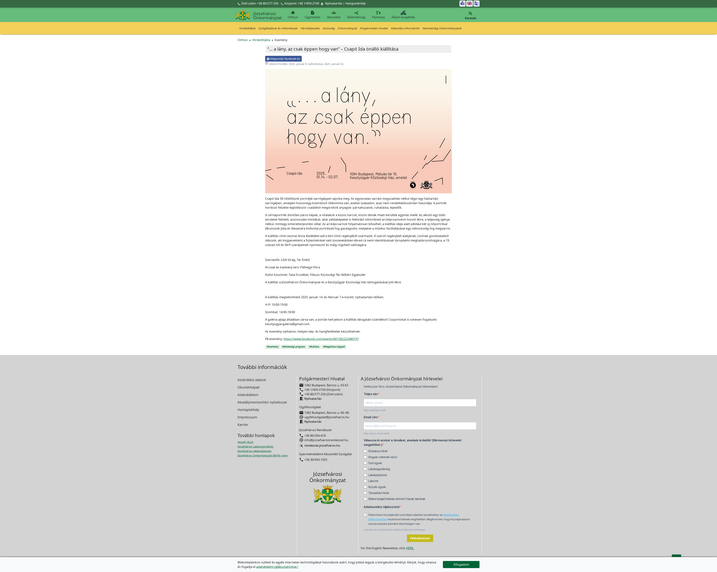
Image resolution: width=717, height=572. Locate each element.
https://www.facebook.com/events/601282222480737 (321, 339)
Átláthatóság (356, 14)
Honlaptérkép (248, 409)
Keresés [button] (470, 15)
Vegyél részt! (245, 442)
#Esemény (272, 346)
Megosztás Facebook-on (284, 58)
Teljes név (371, 394)
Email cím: (371, 417)
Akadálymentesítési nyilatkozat (262, 402)
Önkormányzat (347, 28)
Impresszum (247, 417)
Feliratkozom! (420, 538)
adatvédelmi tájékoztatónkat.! (277, 567)
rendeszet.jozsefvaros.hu (322, 446)
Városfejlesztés (310, 28)
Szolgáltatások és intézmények (278, 28)
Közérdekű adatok (252, 380)
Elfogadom (461, 564)
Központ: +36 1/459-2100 (301, 3)
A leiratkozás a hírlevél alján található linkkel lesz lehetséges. (395, 530)
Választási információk (405, 28)
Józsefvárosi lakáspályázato (254, 451)
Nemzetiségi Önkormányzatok (442, 28)
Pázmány (378, 17)
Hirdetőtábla (247, 28)
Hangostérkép (355, 3)
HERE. (410, 548)
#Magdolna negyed (334, 346)
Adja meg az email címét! (376, 433)
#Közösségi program (293, 346)
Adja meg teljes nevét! (375, 410)
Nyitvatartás (333, 3)
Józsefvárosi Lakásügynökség (256, 446)
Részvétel (333, 14)
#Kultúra (314, 346)
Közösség (329, 28)
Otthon (293, 14)
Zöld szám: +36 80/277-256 (258, 3)
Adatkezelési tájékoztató (382, 507)
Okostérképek (249, 387)
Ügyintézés (312, 14)
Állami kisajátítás (403, 17)
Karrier (243, 424)
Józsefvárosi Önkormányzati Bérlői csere (263, 455)
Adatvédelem (248, 394)
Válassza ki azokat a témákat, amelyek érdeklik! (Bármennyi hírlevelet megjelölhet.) (413, 443)
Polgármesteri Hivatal (374, 28)
